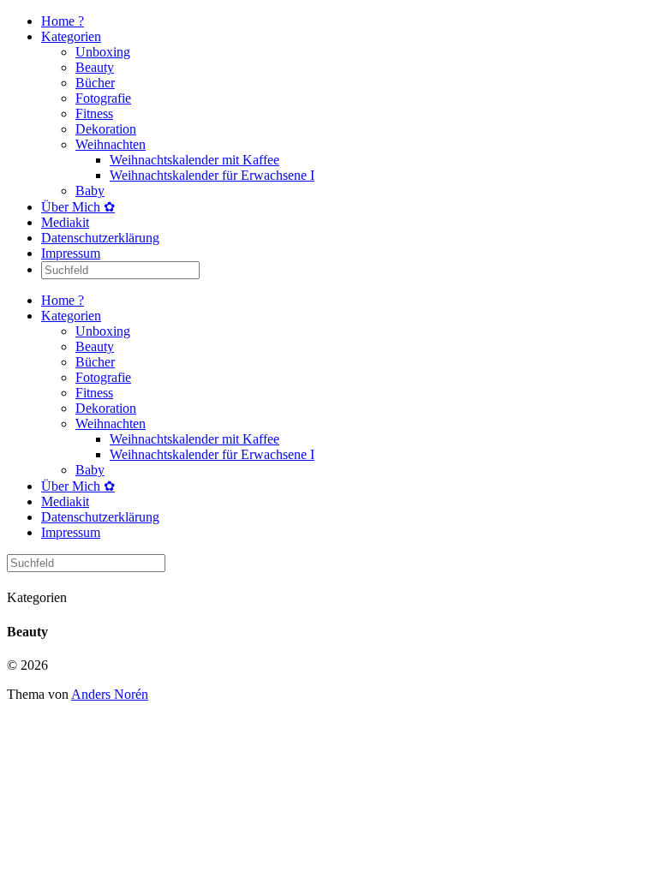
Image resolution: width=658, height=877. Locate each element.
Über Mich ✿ (78, 207)
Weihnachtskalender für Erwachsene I (212, 175)
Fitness (94, 113)
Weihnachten (110, 144)
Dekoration (105, 129)
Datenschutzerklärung (100, 237)
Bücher (95, 82)
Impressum (70, 253)
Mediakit (65, 222)
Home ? (62, 21)
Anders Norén (109, 694)
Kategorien (71, 36)
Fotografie (103, 98)
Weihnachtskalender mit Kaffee (194, 159)
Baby (90, 190)
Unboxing (102, 52)
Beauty (94, 67)
